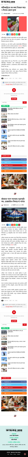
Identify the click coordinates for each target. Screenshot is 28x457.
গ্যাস (13, 300)
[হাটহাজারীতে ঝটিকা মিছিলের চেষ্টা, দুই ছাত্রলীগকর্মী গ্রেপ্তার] (4, 110)
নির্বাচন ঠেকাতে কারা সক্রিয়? (13, 114)
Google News (9, 84)
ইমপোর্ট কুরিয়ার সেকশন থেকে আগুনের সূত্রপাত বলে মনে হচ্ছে (17, 125)
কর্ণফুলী (10, 300)
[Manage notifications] (25, 454)
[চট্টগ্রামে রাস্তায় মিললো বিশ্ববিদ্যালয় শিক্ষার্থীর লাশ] (4, 131)
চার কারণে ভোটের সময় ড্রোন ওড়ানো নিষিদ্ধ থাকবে (16, 136)
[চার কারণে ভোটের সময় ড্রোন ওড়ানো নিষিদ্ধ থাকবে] (4, 137)
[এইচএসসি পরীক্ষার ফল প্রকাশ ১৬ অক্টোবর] (4, 148)
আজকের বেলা (6, 78)
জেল (13, 78)
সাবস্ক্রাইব (14, 98)
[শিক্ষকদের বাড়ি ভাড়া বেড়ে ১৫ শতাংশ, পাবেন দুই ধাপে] (4, 121)
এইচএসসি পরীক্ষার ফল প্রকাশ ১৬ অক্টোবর (16, 146)
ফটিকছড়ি (20, 78)
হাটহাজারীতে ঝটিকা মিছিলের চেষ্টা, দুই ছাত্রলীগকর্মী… (15, 109)
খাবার (12, 245)
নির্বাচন (16, 78)
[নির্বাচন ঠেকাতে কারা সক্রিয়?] (4, 115)
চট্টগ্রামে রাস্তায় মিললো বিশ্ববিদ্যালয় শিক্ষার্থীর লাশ (16, 130)
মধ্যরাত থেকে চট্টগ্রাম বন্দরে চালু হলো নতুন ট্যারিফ (16, 141)
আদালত (20, 46)
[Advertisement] (14, 421)
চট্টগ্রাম (16, 300)
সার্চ (24, 102)
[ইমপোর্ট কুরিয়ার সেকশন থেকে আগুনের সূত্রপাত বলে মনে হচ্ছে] (4, 126)
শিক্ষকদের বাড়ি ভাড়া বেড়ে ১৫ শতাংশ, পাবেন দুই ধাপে (16, 120)
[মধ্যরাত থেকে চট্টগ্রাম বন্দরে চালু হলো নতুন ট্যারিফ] (4, 142)
